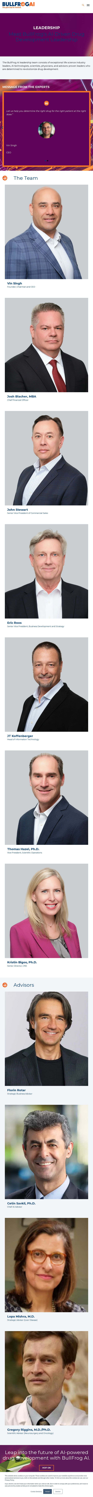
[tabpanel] (46, 127)
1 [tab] (45, 160)
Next (91, 127)
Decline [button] (57, 1491)
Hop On (46, 1468)
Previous (2, 127)
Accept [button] (47, 1491)
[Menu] (88, 5)
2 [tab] (47, 160)
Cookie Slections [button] (36, 1491)
